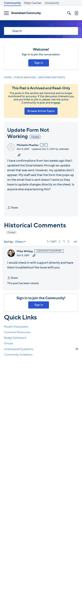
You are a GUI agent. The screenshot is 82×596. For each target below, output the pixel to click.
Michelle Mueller (27, 145)
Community (12, 3)
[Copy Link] (19, 155)
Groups (8, 343)
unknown (64, 149)
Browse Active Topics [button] (41, 111)
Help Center (33, 3)
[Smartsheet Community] (26, 13)
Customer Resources (17, 332)
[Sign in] (76, 13)
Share (12, 208)
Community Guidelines (18, 355)
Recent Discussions (16, 327)
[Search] (69, 13)
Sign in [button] (38, 63)
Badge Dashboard (15, 338)
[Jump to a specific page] (75, 241)
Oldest (19, 242)
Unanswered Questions (41, 349)
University (52, 3)
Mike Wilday (25, 251)
